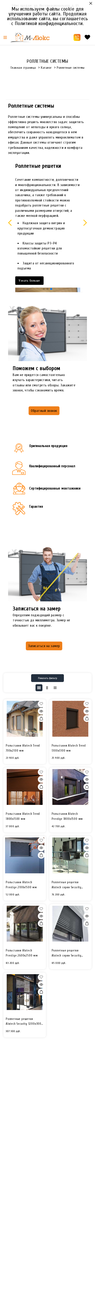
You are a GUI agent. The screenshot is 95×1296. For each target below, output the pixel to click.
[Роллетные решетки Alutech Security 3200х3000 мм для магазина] (24, 992)
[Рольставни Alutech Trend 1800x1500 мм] (24, 786)
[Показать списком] (47, 687)
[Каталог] (5, 37)
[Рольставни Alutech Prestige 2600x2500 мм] (24, 923)
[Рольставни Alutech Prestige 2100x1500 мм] (24, 855)
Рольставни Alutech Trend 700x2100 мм (23, 748)
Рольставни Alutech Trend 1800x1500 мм (23, 816)
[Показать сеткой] (39, 687)
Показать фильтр (47, 678)
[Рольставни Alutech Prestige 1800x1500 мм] (70, 786)
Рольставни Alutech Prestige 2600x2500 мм (22, 953)
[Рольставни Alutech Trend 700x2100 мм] (24, 718)
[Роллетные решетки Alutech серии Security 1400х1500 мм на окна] (70, 855)
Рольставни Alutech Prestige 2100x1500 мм (21, 884)
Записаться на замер (44, 646)
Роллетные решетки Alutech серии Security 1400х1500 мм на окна (67, 885)
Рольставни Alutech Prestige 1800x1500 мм (67, 816)
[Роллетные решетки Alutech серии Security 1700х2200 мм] (70, 923)
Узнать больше (29, 281)
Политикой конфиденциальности (49, 23)
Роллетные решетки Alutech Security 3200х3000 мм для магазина (24, 1021)
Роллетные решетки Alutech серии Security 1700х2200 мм (67, 953)
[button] (44, 289)
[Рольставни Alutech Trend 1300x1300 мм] (70, 718)
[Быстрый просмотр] (41, 711)
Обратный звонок (44, 411)
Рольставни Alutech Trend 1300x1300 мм (69, 748)
